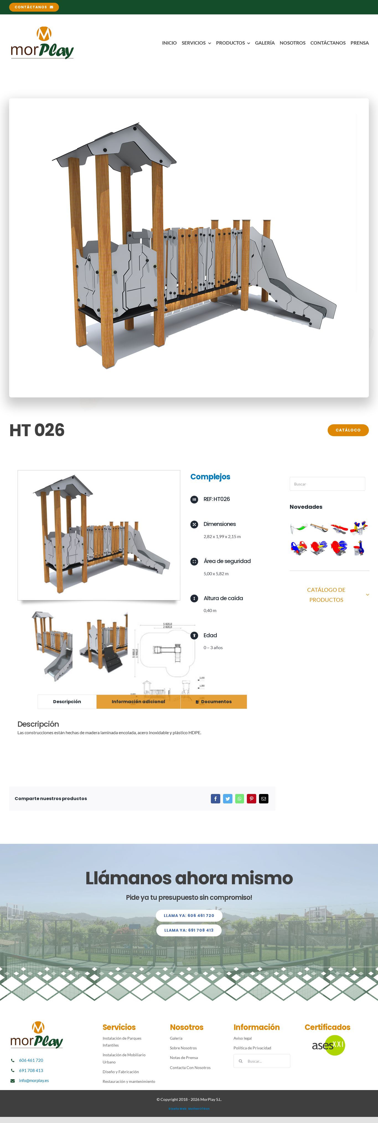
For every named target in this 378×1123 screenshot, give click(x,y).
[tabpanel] (142, 731)
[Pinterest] (251, 799)
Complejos (210, 476)
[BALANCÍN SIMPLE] (339, 528)
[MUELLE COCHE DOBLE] (299, 548)
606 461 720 (31, 1060)
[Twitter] (228, 799)
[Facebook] (215, 799)
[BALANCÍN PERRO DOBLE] (359, 528)
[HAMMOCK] (299, 528)
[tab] (67, 702)
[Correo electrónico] (264, 799)
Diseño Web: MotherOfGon (189, 1109)
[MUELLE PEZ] (339, 548)
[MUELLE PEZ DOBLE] (319, 548)
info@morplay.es (34, 1080)
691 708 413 (31, 1070)
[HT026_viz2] (99, 472)
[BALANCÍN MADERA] (319, 528)
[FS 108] (359, 548)
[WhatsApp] (239, 799)
